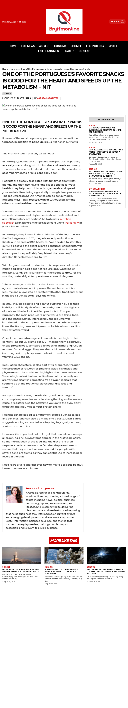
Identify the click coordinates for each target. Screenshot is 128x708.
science (14, 69)
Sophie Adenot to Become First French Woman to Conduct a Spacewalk (106, 152)
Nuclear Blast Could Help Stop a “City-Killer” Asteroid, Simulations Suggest (106, 173)
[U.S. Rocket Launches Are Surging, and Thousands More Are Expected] (21, 555)
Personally (72, 222)
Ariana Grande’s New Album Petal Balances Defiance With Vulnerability (105, 193)
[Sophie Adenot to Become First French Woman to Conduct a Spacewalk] (63, 555)
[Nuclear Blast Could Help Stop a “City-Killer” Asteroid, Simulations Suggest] (106, 555)
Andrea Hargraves (47, 98)
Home (5, 69)
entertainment (97, 189)
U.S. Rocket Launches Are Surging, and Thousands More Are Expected (105, 130)
